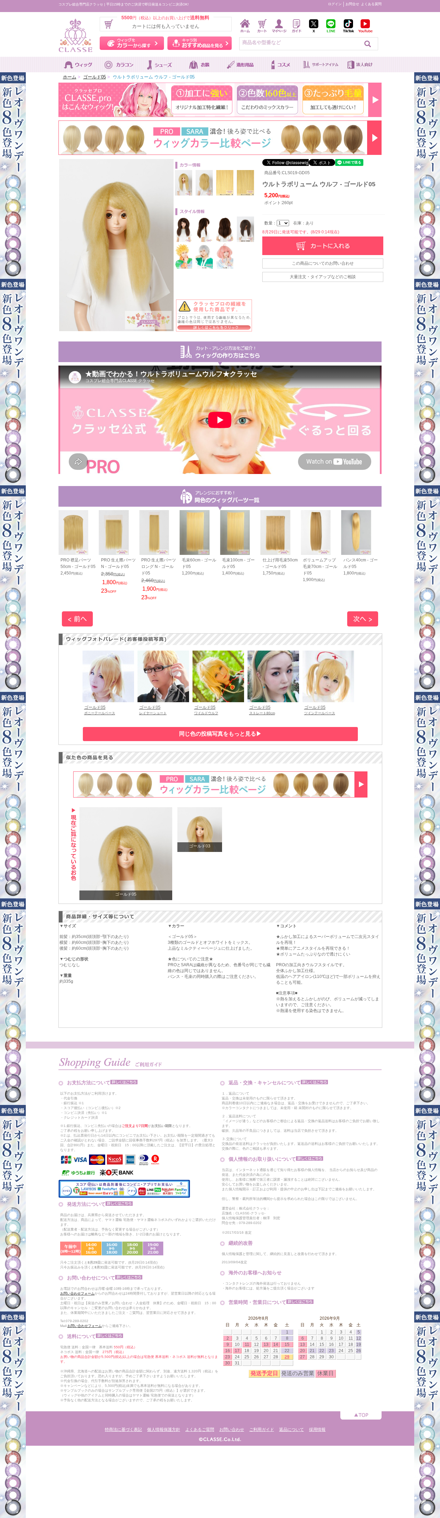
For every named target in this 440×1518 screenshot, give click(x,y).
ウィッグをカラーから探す (132, 43)
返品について (291, 1429)
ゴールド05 (94, 77)
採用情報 (317, 1429)
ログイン (335, 4)
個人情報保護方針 (163, 1429)
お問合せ (352, 4)
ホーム (69, 77)
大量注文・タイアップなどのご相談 (323, 276)
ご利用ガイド (261, 1429)
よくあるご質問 (199, 1429)
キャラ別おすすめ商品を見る (199, 43)
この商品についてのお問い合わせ (323, 263)
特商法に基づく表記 (123, 1429)
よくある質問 (371, 4)
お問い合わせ (231, 1429)
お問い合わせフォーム (77, 1293)
